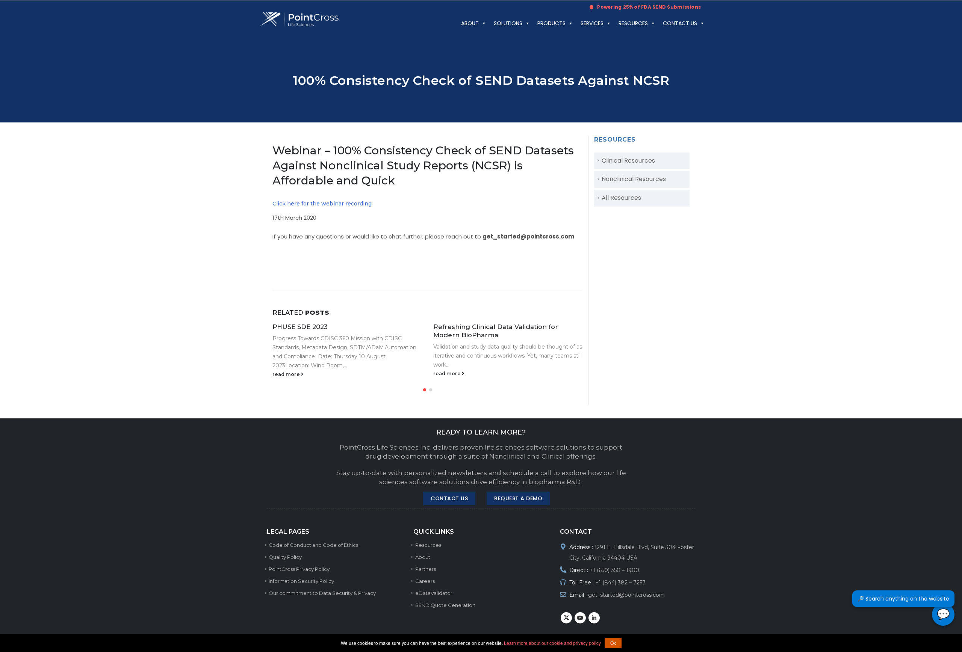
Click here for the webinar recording (322, 203)
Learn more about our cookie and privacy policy (552, 643)
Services (592, 23)
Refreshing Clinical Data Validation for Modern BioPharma (495, 331)
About (470, 23)
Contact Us (449, 498)
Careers (425, 581)
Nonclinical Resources (634, 179)
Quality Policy (285, 557)
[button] (425, 389)
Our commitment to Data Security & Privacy (322, 593)
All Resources (621, 197)
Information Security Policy (301, 581)
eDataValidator (433, 593)
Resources (633, 23)
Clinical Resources (628, 160)
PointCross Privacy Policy (299, 569)
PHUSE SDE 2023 (300, 327)
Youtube (580, 617)
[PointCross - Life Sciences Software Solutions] (299, 19)
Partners (425, 569)
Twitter (566, 617)
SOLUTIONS (508, 23)
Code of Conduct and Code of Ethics (313, 545)
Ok (613, 643)
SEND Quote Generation (445, 605)
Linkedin (594, 617)
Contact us (680, 23)
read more (286, 374)
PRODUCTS (551, 23)
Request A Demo (518, 498)
